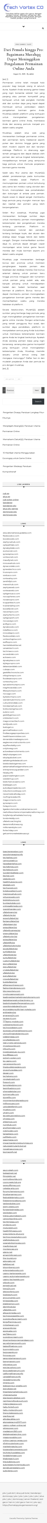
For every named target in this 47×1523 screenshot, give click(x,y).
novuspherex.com (11, 596)
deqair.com (8, 1073)
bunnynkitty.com (11, 1349)
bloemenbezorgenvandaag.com (18, 1340)
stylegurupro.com (11, 663)
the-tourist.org (9, 1258)
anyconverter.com (11, 1298)
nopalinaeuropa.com (13, 1149)
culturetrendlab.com (13, 703)
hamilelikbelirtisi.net (12, 645)
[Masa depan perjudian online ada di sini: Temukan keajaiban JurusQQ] (8, 390)
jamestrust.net (9, 1285)
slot (29, 44)
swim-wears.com (11, 1206)
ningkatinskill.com (11, 1079)
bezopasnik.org (10, 1352)
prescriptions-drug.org (13, 1234)
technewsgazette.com (13, 1316)
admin (31, 74)
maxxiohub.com (10, 584)
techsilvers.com (10, 1076)
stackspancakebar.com (14, 1398)
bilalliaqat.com (10, 785)
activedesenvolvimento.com (16, 751)
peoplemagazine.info (13, 854)
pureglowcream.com (13, 1337)
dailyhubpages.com (12, 754)
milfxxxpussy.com (11, 1103)
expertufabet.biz (10, 918)
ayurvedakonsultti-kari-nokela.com (19, 1009)
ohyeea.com (9, 1119)
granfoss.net (8, 1416)
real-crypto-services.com (14, 1043)
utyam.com (8, 1112)
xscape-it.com (9, 1018)
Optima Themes (31, 1518)
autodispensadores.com (14, 788)
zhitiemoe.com (10, 1122)
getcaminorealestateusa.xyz (16, 833)
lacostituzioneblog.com (14, 1115)
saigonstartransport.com (14, 1358)
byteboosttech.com (12, 891)
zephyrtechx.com (11, 615)
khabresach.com (11, 1458)
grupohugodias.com (12, 1070)
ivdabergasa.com (11, 1037)
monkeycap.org (10, 1249)
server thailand (31, 1499)
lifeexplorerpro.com (12, 691)
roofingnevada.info (12, 797)
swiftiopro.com (10, 642)
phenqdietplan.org (12, 1091)
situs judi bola (22, 1493)
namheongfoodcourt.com (15, 1401)
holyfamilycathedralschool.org (17, 815)
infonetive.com (10, 1364)
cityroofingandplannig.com (16, 1033)
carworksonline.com (12, 1219)
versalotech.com (11, 648)
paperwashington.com (13, 776)
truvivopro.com (10, 572)
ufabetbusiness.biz (11, 930)
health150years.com (12, 1231)
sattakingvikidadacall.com (15, 760)
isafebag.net (8, 1264)
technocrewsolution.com (15, 1237)
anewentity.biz (9, 1328)
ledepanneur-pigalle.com (15, 1386)
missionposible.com (12, 1437)
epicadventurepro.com (14, 684)
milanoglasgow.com (12, 1404)
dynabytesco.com (11, 660)
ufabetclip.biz (9, 915)
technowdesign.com (12, 1027)
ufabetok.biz (9, 973)
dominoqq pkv (10, 512)
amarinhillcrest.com (12, 1255)
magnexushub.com (12, 894)
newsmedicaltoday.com (14, 794)
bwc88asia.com (10, 1055)
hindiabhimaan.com (12, 1455)
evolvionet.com (10, 551)
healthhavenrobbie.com (14, 736)
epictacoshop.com (12, 1367)
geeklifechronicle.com (13, 672)
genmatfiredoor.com (13, 730)
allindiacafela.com (11, 1419)
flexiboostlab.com (11, 636)
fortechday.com (10, 830)
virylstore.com (9, 1225)
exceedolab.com (11, 654)
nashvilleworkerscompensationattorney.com (24, 812)
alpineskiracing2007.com (14, 1422)
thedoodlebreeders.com (14, 1067)
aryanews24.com (11, 1015)
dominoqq (7, 1496)
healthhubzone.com (12, 882)
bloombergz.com (11, 1267)
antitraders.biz (9, 1012)
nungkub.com (9, 1125)
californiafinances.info (13, 1373)
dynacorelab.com (11, 566)
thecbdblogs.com (11, 1462)
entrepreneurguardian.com (16, 769)
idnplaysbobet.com (12, 757)
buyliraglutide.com (11, 903)
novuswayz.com (10, 621)
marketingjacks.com (12, 1446)
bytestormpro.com (12, 697)
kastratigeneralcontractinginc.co (18, 1000)
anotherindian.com (12, 1128)
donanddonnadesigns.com (15, 739)
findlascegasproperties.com (16, 733)
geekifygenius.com (11, 715)
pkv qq (37, 1502)
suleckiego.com (10, 1471)
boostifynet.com (10, 609)
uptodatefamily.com (12, 1106)
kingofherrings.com (12, 1322)
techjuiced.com (10, 888)
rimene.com (8, 1383)
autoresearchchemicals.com (16, 1464)
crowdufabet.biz (10, 979)
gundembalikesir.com (13, 873)
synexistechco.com (12, 569)
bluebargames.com (12, 1194)
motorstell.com (10, 1228)
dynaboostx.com (11, 627)
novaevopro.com (11, 599)
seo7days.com (9, 1334)
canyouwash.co (10, 860)
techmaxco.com (10, 651)
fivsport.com (9, 1082)
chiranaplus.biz (10, 1395)
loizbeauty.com (10, 1294)
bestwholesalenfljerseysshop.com (18, 1003)
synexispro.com (10, 803)
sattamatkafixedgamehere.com (18, 766)
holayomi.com (9, 806)
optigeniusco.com (11, 593)
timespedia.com (10, 1301)
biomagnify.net (10, 1152)
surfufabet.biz (9, 951)
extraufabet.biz (10, 939)
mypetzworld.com (11, 1046)
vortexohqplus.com (12, 639)
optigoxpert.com (11, 618)
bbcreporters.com (11, 991)
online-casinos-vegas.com (15, 1440)
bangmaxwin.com (11, 1361)
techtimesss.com (11, 1222)
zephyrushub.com (11, 542)
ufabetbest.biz (9, 955)
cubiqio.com (9, 669)
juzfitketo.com (9, 1137)
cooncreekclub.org (12, 1182)
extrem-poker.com (12, 1058)
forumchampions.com (13, 1191)
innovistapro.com (11, 633)
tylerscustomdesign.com (14, 1216)
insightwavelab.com (12, 687)
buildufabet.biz (10, 982)
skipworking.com (11, 1291)
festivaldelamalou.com (13, 1197)
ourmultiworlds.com (12, 1179)
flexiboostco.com (11, 536)
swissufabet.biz (10, 927)
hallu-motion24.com (12, 1410)
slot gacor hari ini (24, 1502)
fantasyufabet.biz (11, 921)
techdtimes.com (10, 867)
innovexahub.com (11, 563)
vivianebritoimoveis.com (14, 1243)
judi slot (11, 1493)
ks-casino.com (9, 1061)
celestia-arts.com (11, 1188)
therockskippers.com (13, 1413)
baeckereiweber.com (13, 851)
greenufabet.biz (10, 933)
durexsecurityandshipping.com (17, 1030)
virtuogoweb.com (11, 897)
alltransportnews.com (13, 985)
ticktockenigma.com (12, 709)
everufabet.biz (9, 976)
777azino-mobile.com (13, 1021)
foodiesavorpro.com (12, 678)
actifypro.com (9, 624)
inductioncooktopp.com (14, 791)
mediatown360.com (12, 1431)
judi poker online (11, 499)
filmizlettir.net (9, 1176)
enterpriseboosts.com (13, 1270)
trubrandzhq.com (11, 606)
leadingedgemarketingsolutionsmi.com (21, 997)
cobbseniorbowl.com (13, 1024)
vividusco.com (9, 575)
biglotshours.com (11, 900)
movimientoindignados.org (15, 1100)
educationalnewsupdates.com (17, 533)
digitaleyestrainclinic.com (14, 1434)
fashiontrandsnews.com (14, 988)
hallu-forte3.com (11, 1407)
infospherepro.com (12, 675)
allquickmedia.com (12, 1313)
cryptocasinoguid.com (13, 994)
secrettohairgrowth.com (14, 1343)
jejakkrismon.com (11, 1304)
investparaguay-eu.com (14, 1052)
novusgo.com (9, 694)
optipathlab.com (11, 545)
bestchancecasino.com (14, 782)
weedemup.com (11, 779)
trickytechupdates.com (14, 1452)
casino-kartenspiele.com (14, 1273)
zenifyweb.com (10, 724)
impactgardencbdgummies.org (18, 1143)
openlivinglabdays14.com (15, 1006)
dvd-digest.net (9, 1389)
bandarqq (7, 502)
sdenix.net (7, 1252)
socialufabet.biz (10, 949)
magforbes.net (10, 1246)
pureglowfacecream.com (15, 1319)
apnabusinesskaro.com (14, 1468)
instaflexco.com (10, 630)
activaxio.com (9, 657)
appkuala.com (10, 1331)
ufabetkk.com (9, 1310)
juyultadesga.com (11, 1040)
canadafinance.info (12, 1376)
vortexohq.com (10, 681)
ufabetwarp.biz (10, 912)
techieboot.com (10, 869)
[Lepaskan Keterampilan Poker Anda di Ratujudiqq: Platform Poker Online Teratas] (38, 390)
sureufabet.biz (9, 958)
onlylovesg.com (10, 748)
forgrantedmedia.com (13, 1209)
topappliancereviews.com (15, 1449)
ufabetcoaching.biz (12, 821)
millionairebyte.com (12, 827)
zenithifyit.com (10, 581)
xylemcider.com (10, 1131)
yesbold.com (9, 879)
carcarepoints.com (12, 1064)
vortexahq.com (10, 578)
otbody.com (8, 1282)
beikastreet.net (10, 1173)
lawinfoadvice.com (11, 1088)
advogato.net (9, 1261)
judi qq (6, 493)
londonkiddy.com (11, 818)
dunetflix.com (9, 1097)
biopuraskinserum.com (14, 1370)
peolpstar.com (10, 1212)
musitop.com (9, 1109)
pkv (4, 1493)
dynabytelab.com (11, 548)
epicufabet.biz (9, 967)
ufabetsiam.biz (10, 924)
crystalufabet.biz (10, 970)
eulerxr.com (8, 712)
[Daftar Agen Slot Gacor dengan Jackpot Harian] (23, 8)
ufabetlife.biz (9, 942)
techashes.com (10, 857)
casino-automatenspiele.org (16, 1276)
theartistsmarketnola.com (15, 1392)
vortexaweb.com (11, 590)
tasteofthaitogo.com (12, 1346)
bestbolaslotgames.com (14, 763)
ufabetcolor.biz (10, 936)
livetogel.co (8, 727)
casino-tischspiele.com (13, 1279)
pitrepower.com (10, 1428)
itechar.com (8, 876)
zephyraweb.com (11, 587)
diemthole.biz (9, 1307)
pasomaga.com (10, 1140)
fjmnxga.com (9, 1355)
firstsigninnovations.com (14, 1200)
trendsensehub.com (12, 706)
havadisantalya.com (12, 863)
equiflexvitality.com (12, 745)
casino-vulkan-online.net (14, 1425)
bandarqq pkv (9, 505)
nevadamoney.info (11, 1380)
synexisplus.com (10, 554)
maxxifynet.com (10, 560)
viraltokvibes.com (11, 1240)
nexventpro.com (11, 612)
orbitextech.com (11, 718)
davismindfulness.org (13, 824)
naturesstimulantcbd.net (14, 1146)
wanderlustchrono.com (14, 700)
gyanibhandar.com (12, 909)
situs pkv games (10, 508)
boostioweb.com (11, 539)
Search (38, 401)
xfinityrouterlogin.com (13, 1443)
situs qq (6, 496)
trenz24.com (9, 1288)
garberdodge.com (11, 1203)
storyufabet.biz (10, 964)
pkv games (21, 44)
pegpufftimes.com (11, 1185)
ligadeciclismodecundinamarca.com (20, 809)
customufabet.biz (11, 961)
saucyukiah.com (10, 1170)
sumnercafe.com (11, 1094)
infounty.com (9, 1049)
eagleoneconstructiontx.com (16, 742)
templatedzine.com (12, 1085)
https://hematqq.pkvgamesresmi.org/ (20, 1505)
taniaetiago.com (10, 1134)
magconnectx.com (12, 800)
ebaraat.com (9, 885)
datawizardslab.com (12, 666)
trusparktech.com (11, 602)
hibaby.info (8, 773)
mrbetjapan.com (11, 1325)
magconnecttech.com (13, 721)
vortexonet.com (10, 557)
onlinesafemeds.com (12, 906)
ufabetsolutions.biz (12, 945)
